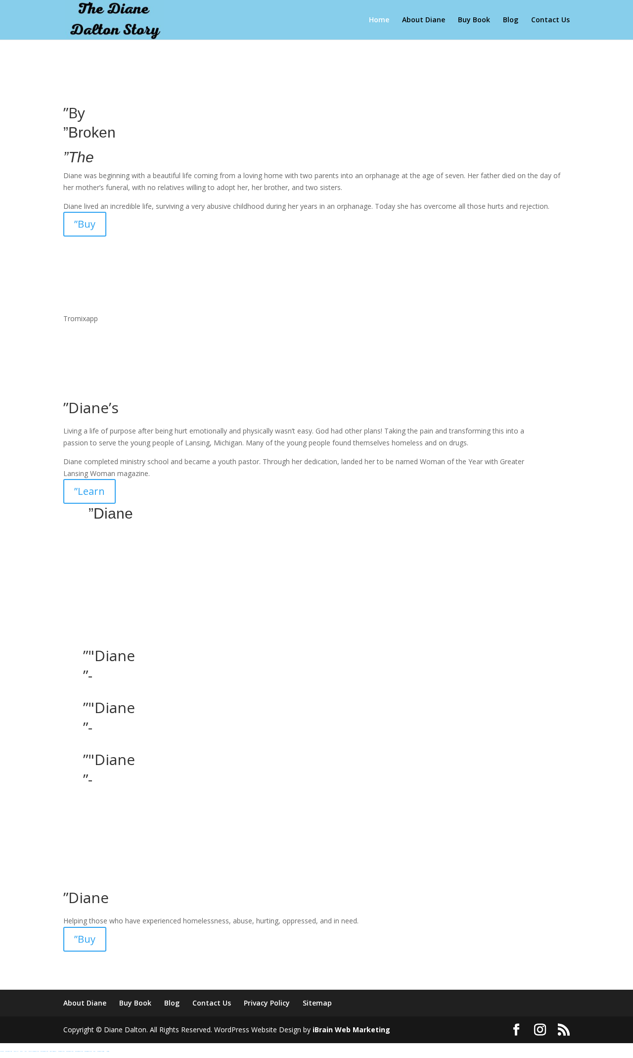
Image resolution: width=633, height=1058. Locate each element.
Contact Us (550, 20)
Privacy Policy (267, 1003)
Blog (510, 20)
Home (379, 20)
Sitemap (317, 1003)
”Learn (89, 491)
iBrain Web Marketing (351, 1029)
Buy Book (474, 20)
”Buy (84, 224)
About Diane (423, 20)
